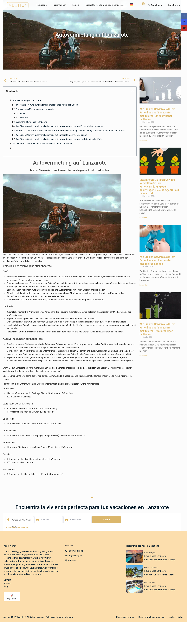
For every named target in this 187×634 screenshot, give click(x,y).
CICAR (10, 351)
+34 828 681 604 (75, 551)
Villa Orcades (9, 442)
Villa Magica (8, 388)
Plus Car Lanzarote (15, 344)
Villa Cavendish (26, 404)
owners (7, 583)
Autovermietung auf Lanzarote (27, 100)
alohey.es (71, 560)
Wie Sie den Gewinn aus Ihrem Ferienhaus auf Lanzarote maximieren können (51, 135)
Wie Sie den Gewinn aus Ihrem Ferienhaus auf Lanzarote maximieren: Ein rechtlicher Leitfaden (59, 126)
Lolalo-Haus (8, 419)
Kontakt (75, 5)
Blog (6, 586)
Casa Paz (7, 454)
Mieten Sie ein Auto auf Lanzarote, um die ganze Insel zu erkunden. (47, 105)
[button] (132, 91)
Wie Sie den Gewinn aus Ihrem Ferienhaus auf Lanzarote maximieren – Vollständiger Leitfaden (59, 139)
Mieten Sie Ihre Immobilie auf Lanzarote (104, 5)
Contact (7, 580)
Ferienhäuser (59, 5)
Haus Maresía (9, 469)
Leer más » (144, 141)
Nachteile (24, 118)
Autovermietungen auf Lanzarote (31, 122)
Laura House (8, 404)
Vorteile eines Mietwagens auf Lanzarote (35, 109)
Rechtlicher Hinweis (125, 617)
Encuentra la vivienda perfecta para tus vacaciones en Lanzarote (42, 143)
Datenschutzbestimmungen (151, 617)
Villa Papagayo (10, 430)
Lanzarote (161, 556)
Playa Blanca (150, 556)
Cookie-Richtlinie (176, 617)
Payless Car (12, 357)
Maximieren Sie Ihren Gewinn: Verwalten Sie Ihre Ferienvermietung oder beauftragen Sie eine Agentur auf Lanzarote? (70, 130)
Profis (22, 113)
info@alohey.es (74, 556)
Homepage (41, 5)
